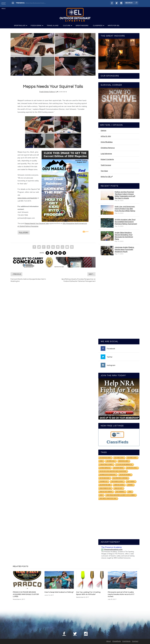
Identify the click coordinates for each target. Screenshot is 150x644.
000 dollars (123, 461)
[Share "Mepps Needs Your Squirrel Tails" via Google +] (43, 247)
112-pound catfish (120, 478)
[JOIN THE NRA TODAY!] (118, 398)
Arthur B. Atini (106, 136)
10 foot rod (118, 468)
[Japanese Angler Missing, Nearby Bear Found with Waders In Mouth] (107, 250)
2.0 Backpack (105, 468)
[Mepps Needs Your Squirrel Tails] (53, 54)
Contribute (126, 641)
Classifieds (116, 641)
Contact (135, 641)
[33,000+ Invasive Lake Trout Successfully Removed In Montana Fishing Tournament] (107, 223)
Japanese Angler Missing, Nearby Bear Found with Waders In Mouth (124, 249)
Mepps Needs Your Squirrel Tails (36, 223)
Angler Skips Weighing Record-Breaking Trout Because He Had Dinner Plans (124, 236)
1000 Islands (119, 485)
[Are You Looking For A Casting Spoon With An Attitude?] (90, 580)
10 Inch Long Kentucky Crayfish (113, 471)
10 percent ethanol (108, 475)
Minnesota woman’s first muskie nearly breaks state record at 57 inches (121, 594)
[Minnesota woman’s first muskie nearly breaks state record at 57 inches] (122, 580)
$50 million (132, 458)
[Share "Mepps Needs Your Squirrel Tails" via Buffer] (57, 247)
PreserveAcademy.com (113, 549)
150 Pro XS (103, 481)
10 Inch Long (132, 468)
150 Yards (130, 481)
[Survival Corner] (118, 103)
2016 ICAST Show (106, 492)
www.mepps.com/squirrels (27, 198)
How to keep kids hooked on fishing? (59, 592)
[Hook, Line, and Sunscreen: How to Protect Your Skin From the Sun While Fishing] (107, 210)
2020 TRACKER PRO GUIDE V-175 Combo (121, 495)
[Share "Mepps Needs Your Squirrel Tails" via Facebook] (34, 247)
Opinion (103, 130)
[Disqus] (53, 319)
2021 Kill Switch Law (108, 498)
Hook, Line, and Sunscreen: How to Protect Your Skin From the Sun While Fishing (125, 209)
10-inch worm (125, 475)
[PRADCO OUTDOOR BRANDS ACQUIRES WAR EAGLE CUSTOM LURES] (27, 580)
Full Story (23, 232)
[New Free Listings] (118, 437)
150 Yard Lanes (117, 481)
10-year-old (104, 478)
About (108, 641)
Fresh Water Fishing (47, 92)
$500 (101, 461)
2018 (129, 492)
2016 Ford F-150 (105, 488)
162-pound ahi (105, 485)
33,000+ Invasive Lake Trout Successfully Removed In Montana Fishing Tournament (126, 222)
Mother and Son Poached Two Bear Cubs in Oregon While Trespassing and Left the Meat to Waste (125, 195)
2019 (101, 495)
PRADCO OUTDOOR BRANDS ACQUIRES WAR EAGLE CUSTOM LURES (26, 594)
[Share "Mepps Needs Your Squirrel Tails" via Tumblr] (48, 247)
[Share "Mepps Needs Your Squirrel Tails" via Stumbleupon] (62, 247)
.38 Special (111, 461)
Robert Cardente (107, 159)
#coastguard (105, 458)
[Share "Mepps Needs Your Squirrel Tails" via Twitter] (39, 247)
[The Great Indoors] (118, 54)
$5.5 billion (119, 458)
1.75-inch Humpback (124, 464)
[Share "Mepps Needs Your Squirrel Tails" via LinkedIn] (53, 247)
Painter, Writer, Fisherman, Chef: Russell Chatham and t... (47, 3)
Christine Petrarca (108, 148)
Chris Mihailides (106, 142)
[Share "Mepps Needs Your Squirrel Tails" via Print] (71, 247)
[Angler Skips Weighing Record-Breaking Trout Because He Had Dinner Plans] (107, 236)
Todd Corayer (106, 165)
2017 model (120, 492)
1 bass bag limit (106, 464)
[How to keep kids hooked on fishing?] (59, 580)
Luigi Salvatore (106, 154)
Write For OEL (106, 177)
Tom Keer (104, 171)
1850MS (130, 485)
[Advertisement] (119, 298)
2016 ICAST (118, 488)
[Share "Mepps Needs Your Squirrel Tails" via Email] (67, 247)
